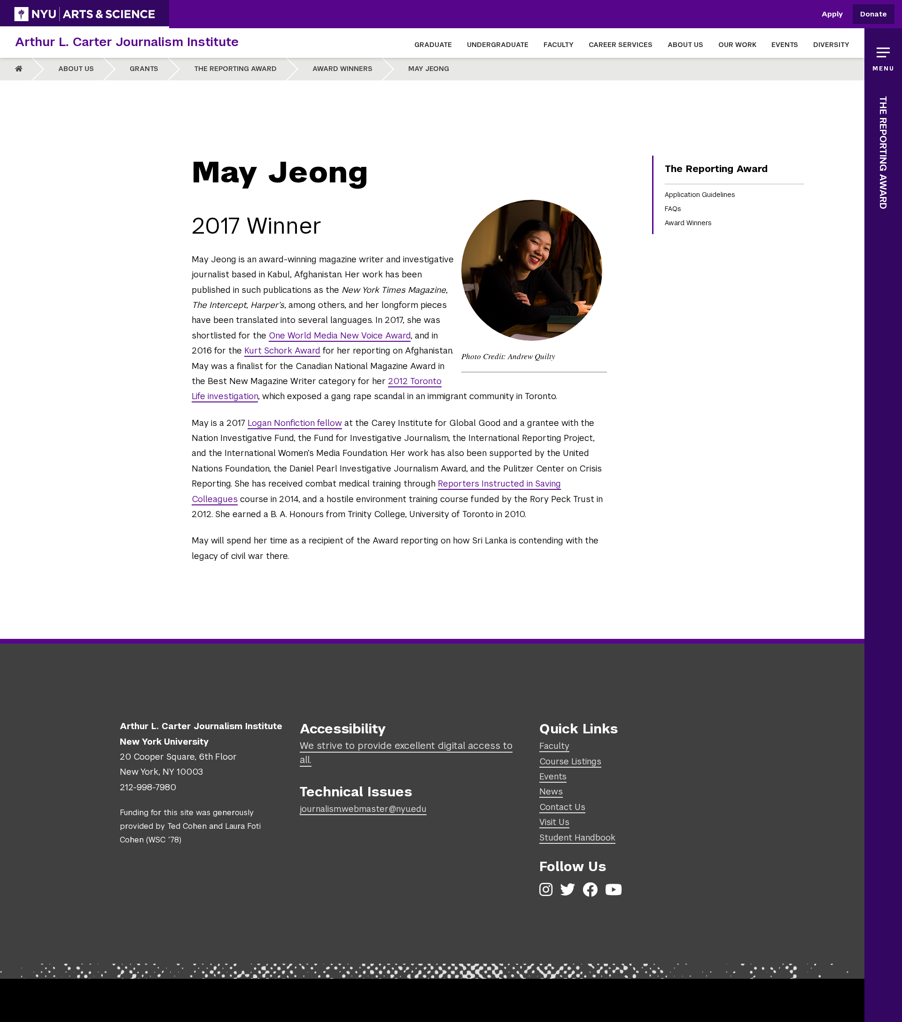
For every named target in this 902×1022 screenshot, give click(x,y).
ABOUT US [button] (685, 44)
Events (553, 776)
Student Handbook (577, 837)
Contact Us (562, 807)
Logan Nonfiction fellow (295, 422)
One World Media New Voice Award (340, 335)
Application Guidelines (700, 194)
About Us (76, 68)
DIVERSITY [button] (831, 44)
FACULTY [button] (559, 44)
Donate (873, 14)
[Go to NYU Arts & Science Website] (84, 14)
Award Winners (342, 68)
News (551, 791)
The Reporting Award (235, 68)
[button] (883, 56)
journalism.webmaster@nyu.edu (363, 808)
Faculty (554, 745)
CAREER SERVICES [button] (621, 44)
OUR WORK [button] (737, 44)
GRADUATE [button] (433, 44)
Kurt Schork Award (282, 350)
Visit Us (554, 822)
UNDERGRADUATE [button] (498, 44)
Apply (832, 14)
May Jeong (428, 68)
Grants (144, 68)
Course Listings (570, 761)
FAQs (673, 208)
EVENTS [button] (784, 44)
